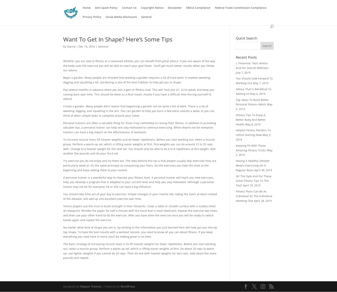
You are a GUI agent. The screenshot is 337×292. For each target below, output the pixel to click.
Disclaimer (175, 8)
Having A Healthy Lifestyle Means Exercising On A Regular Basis (253, 165)
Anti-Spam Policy (106, 8)
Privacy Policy (92, 17)
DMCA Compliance (198, 8)
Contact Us (129, 8)
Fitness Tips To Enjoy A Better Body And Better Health (251, 119)
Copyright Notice (152, 8)
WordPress (128, 286)
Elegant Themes (90, 286)
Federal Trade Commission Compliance (240, 8)
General (146, 17)
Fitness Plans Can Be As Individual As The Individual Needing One (254, 196)
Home (87, 8)
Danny (71, 46)
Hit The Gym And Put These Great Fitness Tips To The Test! (253, 180)
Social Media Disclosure (121, 17)
